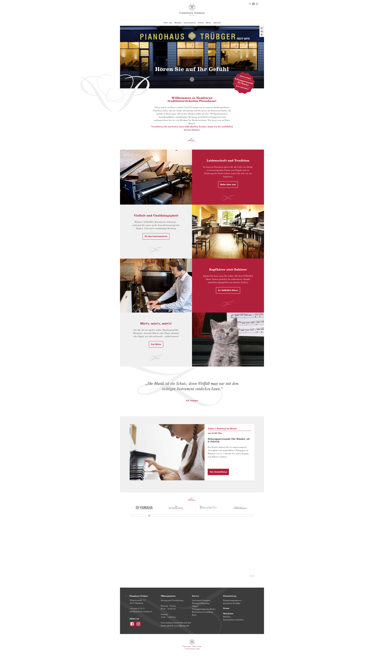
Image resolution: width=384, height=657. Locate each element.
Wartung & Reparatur (201, 603)
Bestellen (227, 616)
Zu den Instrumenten (156, 236)
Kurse (194, 615)
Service (195, 596)
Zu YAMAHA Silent (228, 290)
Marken (178, 23)
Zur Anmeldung (218, 472)
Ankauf (195, 606)
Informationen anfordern (233, 619)
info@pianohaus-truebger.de (141, 611)
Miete (208, 23)
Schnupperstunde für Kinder (204, 609)
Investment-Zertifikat (231, 603)
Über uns (168, 23)
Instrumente (190, 23)
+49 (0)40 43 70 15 (137, 608)
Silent (201, 23)
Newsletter (228, 614)
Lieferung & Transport (201, 600)
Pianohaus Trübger (192, 642)
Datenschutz (197, 646)
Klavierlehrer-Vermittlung (202, 612)
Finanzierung (229, 596)
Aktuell (216, 23)
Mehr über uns (228, 184)
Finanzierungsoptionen (232, 600)
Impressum (187, 646)
